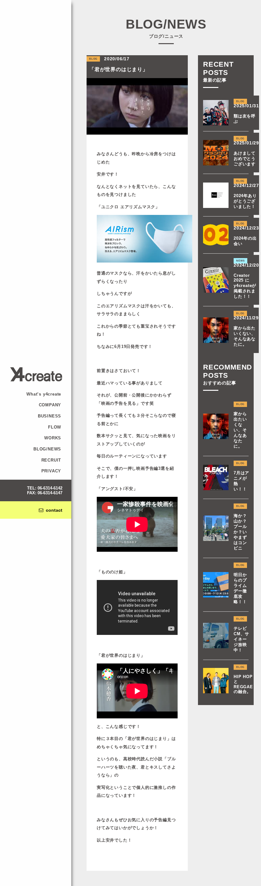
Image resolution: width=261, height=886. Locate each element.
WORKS (52, 438)
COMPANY (50, 405)
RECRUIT (51, 460)
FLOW (54, 427)
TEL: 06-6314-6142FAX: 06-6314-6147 (44, 490)
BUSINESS (49, 416)
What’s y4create (43, 394)
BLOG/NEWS (47, 449)
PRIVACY (51, 471)
